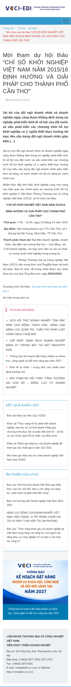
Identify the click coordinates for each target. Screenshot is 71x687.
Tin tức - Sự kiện (27, 28)
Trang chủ (8, 28)
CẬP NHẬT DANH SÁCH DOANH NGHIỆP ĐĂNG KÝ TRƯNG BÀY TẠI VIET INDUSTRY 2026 (35, 345)
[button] (8, 585)
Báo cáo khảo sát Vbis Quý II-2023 (26, 415)
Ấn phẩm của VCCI (22, 474)
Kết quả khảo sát (22, 405)
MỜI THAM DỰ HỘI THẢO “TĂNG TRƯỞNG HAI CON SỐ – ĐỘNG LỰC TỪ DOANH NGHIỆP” (35, 383)
